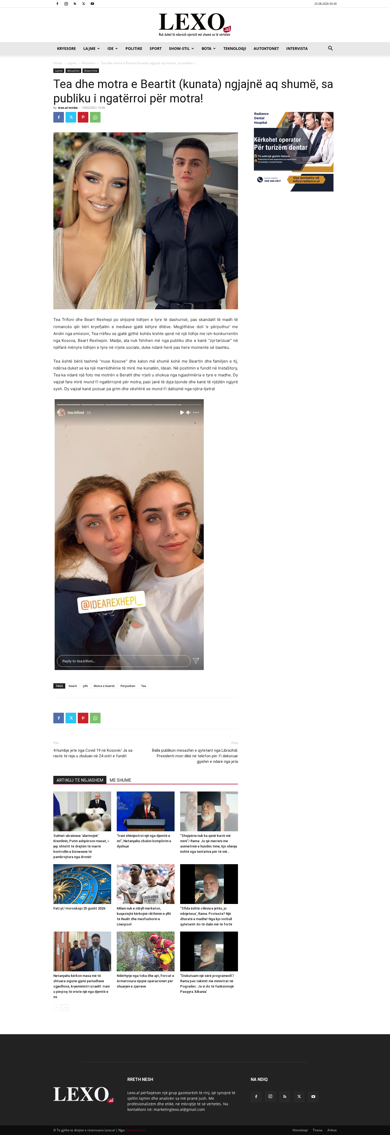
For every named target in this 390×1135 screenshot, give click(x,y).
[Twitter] (84, 3)
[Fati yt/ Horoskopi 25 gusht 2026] (82, 884)
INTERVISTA (297, 48)
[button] (330, 48)
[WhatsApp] (95, 117)
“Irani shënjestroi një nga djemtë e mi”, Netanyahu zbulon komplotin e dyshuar (144, 841)
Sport (156, 48)
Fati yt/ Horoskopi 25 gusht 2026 (79, 908)
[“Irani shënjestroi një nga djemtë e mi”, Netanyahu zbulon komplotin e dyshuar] (146, 811)
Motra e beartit (104, 686)
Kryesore (66, 48)
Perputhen (127, 686)
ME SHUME (120, 780)
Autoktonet (266, 48)
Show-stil (179, 48)
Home (57, 63)
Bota (206, 48)
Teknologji (234, 48)
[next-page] (65, 1007)
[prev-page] (56, 1007)
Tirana (317, 1130)
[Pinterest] (83, 117)
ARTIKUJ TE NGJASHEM (80, 780)
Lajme (89, 48)
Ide (110, 48)
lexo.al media (68, 108)
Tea (143, 686)
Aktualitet (88, 63)
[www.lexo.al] (195, 25)
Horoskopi (300, 1130)
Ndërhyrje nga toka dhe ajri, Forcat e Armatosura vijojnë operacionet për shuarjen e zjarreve (145, 981)
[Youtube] (92, 3)
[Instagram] (66, 3)
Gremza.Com (136, 1130)
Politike (133, 48)
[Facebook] (57, 3)
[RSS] (75, 3)
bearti (73, 686)
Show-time (90, 70)
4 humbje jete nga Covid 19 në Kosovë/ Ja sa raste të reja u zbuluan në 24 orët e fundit (92, 753)
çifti (85, 686)
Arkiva (332, 1130)
